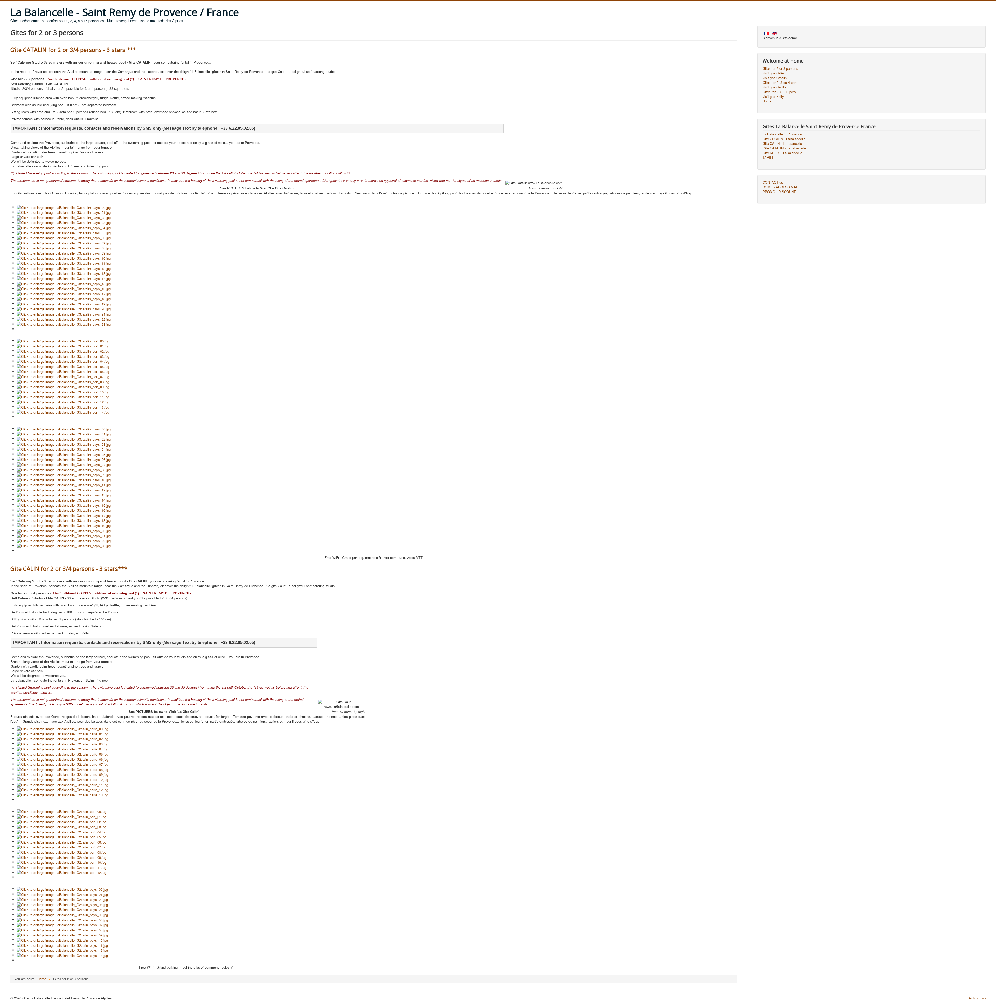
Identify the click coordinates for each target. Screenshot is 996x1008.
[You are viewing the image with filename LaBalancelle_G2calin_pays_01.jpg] (62, 894)
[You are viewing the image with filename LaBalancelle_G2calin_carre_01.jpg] (62, 733)
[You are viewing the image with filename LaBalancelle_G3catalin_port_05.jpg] (63, 366)
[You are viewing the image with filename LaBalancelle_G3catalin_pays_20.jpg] (64, 308)
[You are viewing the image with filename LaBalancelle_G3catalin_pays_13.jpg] (64, 273)
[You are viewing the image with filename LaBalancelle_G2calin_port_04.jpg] (61, 831)
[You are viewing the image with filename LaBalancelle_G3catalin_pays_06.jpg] (64, 237)
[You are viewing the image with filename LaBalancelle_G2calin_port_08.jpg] (61, 851)
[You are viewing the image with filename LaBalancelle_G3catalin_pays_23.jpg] (64, 323)
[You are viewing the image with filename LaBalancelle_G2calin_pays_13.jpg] (62, 954)
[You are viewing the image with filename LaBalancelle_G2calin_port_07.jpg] (61, 846)
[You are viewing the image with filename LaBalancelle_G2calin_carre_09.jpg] (62, 774)
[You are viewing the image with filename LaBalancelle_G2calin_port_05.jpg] (61, 836)
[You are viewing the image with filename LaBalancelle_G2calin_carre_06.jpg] (62, 758)
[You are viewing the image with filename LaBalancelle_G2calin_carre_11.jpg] (62, 784)
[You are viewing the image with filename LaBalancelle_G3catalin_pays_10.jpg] (64, 257)
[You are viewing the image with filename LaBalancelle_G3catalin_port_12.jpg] (63, 401)
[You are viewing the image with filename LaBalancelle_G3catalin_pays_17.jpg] (64, 293)
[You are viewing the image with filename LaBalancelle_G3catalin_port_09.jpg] (63, 386)
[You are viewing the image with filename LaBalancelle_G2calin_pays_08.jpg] (62, 929)
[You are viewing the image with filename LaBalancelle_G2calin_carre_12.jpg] (62, 789)
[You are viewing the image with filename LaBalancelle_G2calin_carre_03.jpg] (62, 743)
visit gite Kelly (773, 96)
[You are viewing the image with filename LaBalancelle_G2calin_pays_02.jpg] (62, 899)
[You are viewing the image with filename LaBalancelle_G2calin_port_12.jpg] (61, 872)
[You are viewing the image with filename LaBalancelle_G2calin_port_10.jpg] (61, 862)
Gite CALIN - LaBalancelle (782, 143)
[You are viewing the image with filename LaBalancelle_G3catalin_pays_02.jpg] (64, 217)
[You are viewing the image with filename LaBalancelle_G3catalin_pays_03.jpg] (64, 222)
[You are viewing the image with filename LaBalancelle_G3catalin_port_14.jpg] (63, 411)
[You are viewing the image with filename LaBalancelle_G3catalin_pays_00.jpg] (64, 206)
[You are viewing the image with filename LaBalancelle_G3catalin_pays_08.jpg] (64, 247)
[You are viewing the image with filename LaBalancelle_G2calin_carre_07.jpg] (62, 764)
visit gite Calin (773, 73)
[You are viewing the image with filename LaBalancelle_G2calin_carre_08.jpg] (62, 768)
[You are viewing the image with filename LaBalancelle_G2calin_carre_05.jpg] (62, 753)
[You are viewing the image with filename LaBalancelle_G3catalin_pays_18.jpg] (64, 298)
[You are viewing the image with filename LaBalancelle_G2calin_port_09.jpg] (61, 856)
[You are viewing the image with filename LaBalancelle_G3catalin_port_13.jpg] (63, 406)
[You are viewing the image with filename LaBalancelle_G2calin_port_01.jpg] (61, 816)
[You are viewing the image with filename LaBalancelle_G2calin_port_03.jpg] (61, 826)
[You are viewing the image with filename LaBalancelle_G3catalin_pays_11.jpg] (64, 262)
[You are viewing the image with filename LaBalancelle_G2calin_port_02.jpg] (61, 821)
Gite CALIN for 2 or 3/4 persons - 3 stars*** (68, 568)
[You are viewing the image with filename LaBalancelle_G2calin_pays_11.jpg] (62, 944)
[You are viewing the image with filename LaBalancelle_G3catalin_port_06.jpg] (63, 371)
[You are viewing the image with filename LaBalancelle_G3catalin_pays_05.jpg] (64, 232)
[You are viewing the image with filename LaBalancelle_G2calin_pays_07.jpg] (62, 924)
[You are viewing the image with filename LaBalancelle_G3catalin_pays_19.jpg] (64, 303)
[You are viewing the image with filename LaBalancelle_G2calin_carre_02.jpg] (62, 738)
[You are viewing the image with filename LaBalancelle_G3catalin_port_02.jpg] (63, 350)
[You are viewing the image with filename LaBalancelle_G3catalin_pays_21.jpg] (64, 313)
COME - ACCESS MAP (780, 187)
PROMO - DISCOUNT (779, 191)
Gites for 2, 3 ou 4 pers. (780, 82)
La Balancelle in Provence (782, 134)
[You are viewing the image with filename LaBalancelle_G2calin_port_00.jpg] (61, 811)
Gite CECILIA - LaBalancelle (784, 138)
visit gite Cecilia (774, 87)
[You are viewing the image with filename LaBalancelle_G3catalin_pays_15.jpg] (64, 283)
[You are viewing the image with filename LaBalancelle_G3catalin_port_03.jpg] (63, 355)
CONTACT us (773, 182)
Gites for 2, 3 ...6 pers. (780, 92)
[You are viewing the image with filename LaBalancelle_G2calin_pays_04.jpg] (62, 909)
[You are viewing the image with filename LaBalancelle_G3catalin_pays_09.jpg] (64, 252)
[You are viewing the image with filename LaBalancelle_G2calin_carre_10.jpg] (62, 779)
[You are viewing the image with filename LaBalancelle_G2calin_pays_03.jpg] (62, 904)
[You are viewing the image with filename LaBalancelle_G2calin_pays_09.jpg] (62, 934)
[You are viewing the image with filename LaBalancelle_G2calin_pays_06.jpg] (62, 919)
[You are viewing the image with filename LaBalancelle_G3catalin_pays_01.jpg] (64, 212)
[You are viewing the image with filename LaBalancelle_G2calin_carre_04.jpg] (62, 748)
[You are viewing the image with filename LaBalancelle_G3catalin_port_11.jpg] (63, 396)
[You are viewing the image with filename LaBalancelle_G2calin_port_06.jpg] (61, 841)
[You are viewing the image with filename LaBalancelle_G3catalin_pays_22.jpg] (64, 318)
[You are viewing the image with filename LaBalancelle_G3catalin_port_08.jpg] (63, 381)
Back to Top (976, 998)
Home (767, 101)
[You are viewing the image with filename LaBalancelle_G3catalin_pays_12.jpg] (64, 267)
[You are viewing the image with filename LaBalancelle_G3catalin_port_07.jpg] (63, 376)
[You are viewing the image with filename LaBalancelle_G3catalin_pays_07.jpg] (64, 242)
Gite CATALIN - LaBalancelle (784, 148)
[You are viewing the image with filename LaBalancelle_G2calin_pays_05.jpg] (62, 914)
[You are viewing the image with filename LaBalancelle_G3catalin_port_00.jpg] (63, 340)
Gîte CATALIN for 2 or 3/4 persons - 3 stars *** (73, 49)
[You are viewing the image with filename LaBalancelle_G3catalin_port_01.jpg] (63, 345)
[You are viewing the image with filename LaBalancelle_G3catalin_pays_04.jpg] (64, 227)
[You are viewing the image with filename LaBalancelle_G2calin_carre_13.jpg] (62, 794)
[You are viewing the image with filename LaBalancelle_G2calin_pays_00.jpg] (62, 888)
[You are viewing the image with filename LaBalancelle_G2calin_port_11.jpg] (61, 867)
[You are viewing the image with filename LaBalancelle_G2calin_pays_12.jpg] (62, 950)
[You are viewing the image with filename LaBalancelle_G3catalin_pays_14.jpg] (64, 278)
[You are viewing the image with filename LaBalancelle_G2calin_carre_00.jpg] (62, 728)
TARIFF (768, 157)
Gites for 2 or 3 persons (780, 68)
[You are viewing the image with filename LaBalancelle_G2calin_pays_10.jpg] (62, 939)
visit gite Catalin (775, 78)
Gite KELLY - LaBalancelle (782, 152)
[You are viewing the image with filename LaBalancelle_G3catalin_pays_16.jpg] (64, 288)
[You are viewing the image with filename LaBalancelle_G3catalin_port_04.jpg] (63, 361)
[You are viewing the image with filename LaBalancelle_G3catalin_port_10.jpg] (63, 391)
